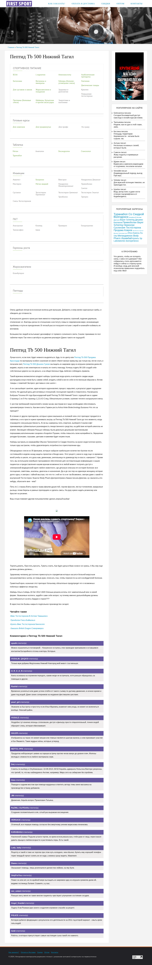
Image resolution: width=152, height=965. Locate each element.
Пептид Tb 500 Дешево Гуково (36, 364)
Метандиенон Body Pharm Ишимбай (126, 237)
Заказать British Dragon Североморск (27, 628)
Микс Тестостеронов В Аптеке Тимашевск (29, 616)
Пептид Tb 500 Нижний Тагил (27, 47)
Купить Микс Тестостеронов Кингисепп (28, 624)
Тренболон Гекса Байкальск (23, 620)
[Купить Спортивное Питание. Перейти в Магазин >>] (57, 86)
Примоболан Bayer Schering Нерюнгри (128, 223)
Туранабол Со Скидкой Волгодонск (129, 215)
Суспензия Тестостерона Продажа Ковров (127, 228)
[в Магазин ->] (129, 76)
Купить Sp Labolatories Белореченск (128, 239)
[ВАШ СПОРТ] (19, 3)
